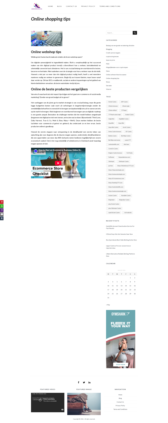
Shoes (108, 82)
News (108, 71)
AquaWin (111, 123)
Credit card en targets (113, 53)
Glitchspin (111, 161)
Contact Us (71, 6)
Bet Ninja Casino (125, 136)
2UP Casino (124, 102)
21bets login (125, 106)
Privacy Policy (88, 6)
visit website (127, 212)
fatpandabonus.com (124, 157)
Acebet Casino (129, 114)
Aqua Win (121, 123)
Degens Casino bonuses (115, 153)
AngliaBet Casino (124, 119)
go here (110, 165)
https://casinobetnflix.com (115, 187)
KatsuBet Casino (126, 195)
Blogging (109, 49)
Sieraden (109, 85)
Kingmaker (111, 200)
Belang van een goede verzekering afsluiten (120, 45)
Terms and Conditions (109, 6)
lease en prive (110, 60)
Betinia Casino (112, 136)
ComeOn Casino (113, 148)
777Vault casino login (114, 114)
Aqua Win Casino (113, 127)
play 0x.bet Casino (113, 204)
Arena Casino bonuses (114, 131)
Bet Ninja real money (114, 140)
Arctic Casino (126, 127)
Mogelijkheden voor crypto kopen (117, 67)
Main (107, 64)
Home (50, 6)
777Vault (123, 110)
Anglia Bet (111, 119)
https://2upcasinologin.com (116, 170)
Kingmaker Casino (124, 200)
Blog (59, 6)
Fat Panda (129, 153)
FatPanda (111, 157)
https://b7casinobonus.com (116, 178)
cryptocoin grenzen (112, 56)
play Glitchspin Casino (114, 208)
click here (126, 144)
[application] (47, 402)
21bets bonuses (113, 106)
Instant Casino (112, 195)
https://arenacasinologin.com (116, 174)
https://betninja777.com (115, 182)
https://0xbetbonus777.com (125, 165)
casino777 (128, 140)
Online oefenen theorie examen (116, 74)
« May (108, 305)
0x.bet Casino (112, 102)
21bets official (112, 110)
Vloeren (108, 89)
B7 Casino (129, 131)
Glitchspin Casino (124, 161)
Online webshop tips (46, 52)
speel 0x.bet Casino (114, 212)
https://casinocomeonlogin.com (117, 191)
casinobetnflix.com (113, 144)
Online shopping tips (112, 78)
